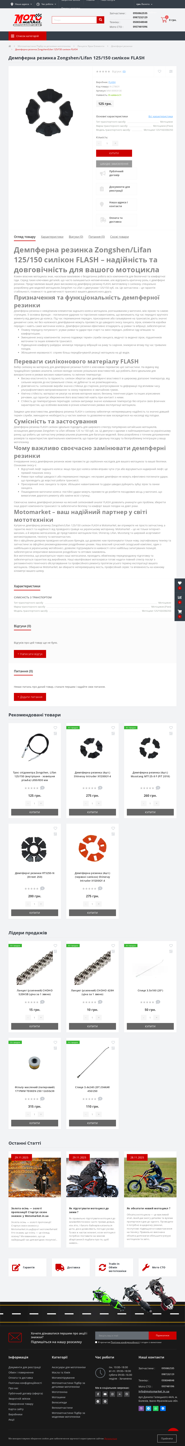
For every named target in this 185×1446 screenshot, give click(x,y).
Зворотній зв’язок (19, 1398)
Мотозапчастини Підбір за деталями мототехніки (44, 46)
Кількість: (102, 137)
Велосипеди (59, 1402)
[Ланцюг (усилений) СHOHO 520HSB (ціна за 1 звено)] (35, 966)
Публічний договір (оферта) (25, 1393)
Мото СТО (158, 1267)
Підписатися (162, 1335)
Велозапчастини (62, 1407)
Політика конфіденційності (125, 1342)
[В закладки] (55, 728)
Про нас (13, 1388)
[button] (46, 4)
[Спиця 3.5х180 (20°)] (150, 966)
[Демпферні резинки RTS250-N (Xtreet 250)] (35, 849)
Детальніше (110, 1438)
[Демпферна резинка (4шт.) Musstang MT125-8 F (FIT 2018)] (150, 748)
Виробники (15, 1414)
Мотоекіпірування (63, 1377)
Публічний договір (116, 173)
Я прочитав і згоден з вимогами (130, 1342)
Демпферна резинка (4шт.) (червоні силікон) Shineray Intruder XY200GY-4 (92, 876)
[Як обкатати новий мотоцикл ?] (150, 1177)
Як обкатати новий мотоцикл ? (148, 1208)
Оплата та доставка (115, 219)
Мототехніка (59, 1392)
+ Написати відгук (30, 654)
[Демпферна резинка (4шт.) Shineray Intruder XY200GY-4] (92, 748)
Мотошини (58, 1397)
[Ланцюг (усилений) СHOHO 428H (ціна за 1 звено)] (92, 966)
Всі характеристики (161, 116)
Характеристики (52, 237)
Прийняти (167, 1438)
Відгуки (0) (76, 237)
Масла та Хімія (61, 1372)
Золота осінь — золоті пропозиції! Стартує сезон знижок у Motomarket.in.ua (30, 1212)
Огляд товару (25, 237)
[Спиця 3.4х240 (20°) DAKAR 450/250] (92, 1063)
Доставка (73, 1267)
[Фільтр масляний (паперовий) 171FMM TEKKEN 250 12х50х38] (35, 1063)
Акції (11, 1419)
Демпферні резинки (121, 46)
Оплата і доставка (70, 8)
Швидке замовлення (114, 164)
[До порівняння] (55, 734)
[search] (100, 19)
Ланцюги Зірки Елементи (90, 46)
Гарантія (29, 1267)
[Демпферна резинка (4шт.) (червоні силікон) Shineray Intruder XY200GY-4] (92, 849)
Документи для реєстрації (119, 188)
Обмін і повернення (21, 1372)
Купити (114, 153)
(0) (124, 71)
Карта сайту (15, 1409)
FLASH (112, 82)
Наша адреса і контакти (118, 204)
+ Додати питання (30, 697)
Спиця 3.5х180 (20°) (150, 990)
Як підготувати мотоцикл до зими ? (89, 1210)
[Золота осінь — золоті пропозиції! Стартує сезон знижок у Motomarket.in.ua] (34, 1177)
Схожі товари (119, 237)
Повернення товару (20, 1404)
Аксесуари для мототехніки (69, 1367)
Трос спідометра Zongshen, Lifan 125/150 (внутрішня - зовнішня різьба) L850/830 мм (34, 776)
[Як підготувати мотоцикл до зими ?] (92, 1177)
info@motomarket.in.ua (154, 1391)
